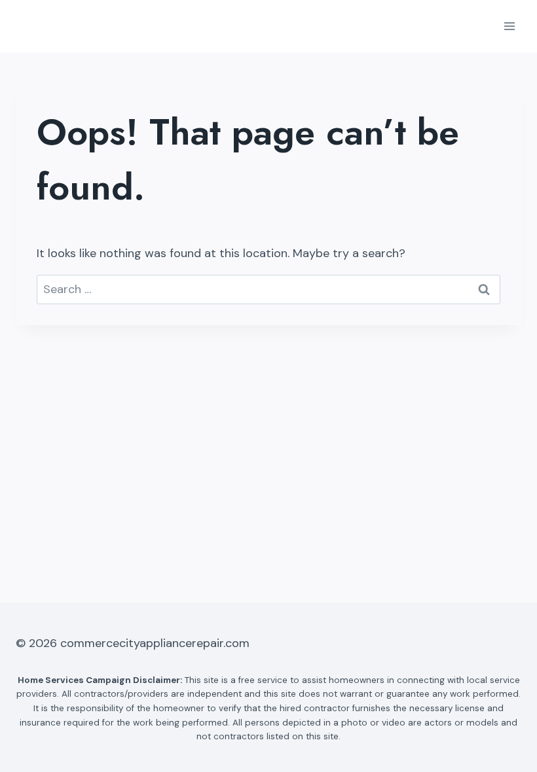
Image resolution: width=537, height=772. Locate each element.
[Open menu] (509, 26)
